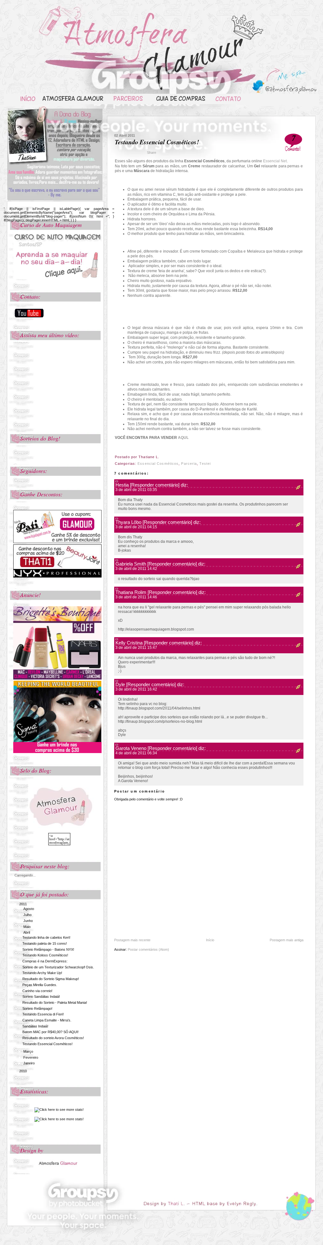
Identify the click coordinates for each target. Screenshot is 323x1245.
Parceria (189, 463)
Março (28, 1051)
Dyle (120, 684)
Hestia (122, 485)
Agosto (28, 909)
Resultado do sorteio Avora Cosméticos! (53, 1038)
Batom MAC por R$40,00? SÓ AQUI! (50, 1032)
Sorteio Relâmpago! (37, 1008)
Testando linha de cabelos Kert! (46, 937)
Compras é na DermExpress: (45, 961)
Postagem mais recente (132, 940)
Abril (26, 932)
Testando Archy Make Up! (42, 973)
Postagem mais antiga (286, 940)
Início (210, 940)
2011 (23, 904)
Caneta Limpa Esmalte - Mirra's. (46, 1020)
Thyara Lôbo (128, 522)
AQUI (182, 437)
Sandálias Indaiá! (35, 1026)
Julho (27, 915)
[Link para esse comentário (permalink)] (296, 488)
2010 (23, 1071)
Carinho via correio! (37, 991)
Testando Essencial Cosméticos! (47, 1044)
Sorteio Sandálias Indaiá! (41, 996)
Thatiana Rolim (130, 592)
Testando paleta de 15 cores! (44, 943)
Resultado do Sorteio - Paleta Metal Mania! (54, 1002)
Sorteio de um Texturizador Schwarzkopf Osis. (58, 967)
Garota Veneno (130, 748)
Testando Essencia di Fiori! (43, 1014)
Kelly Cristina (129, 642)
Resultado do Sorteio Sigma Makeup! (50, 979)
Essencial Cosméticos (158, 463)
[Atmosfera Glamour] (57, 1162)
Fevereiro (30, 1057)
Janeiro (29, 1063)
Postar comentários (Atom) (148, 949)
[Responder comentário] (154, 485)
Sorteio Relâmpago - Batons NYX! (48, 949)
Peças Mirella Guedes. (39, 985)
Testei (205, 463)
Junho (28, 921)
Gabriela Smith (130, 563)
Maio (27, 927)
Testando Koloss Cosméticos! (45, 955)
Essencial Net (275, 161)
